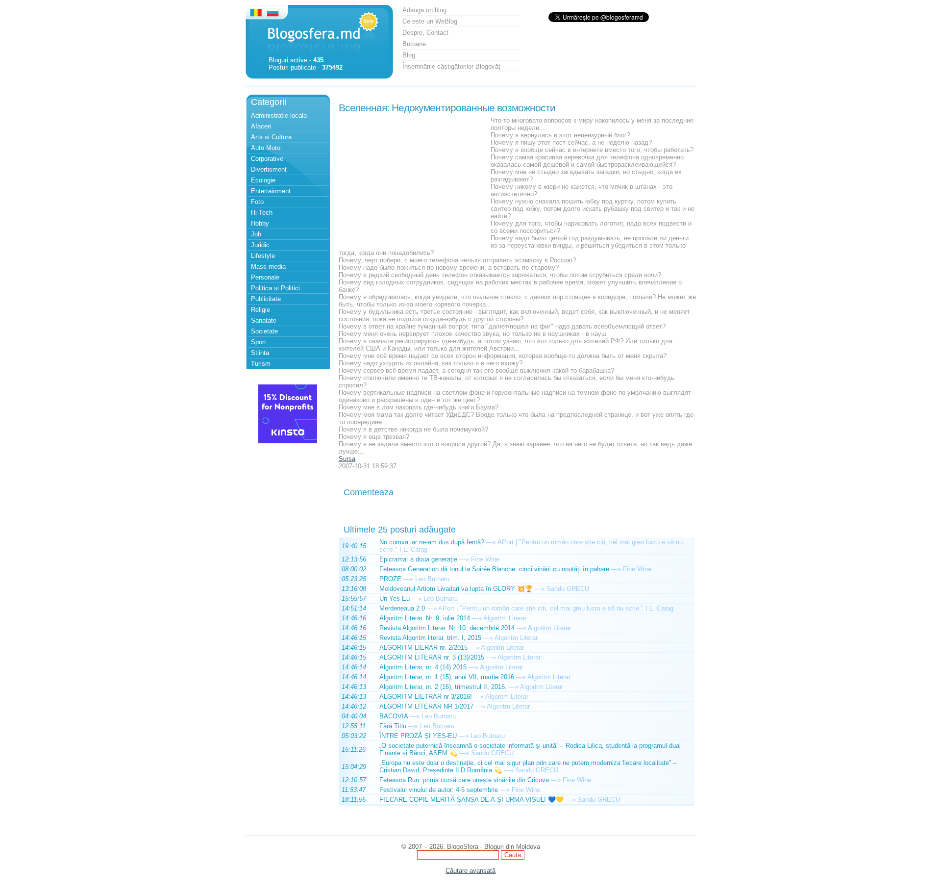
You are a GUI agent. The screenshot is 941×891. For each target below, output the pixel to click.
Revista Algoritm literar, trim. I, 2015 (430, 637)
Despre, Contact (425, 32)
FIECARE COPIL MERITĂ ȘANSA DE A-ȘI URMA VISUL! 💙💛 (471, 799)
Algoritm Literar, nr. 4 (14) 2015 (423, 667)
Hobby (260, 223)
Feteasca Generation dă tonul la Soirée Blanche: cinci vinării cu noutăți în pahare (494, 569)
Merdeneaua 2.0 (402, 608)
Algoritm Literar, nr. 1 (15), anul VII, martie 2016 (446, 677)
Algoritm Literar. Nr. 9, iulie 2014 (424, 618)
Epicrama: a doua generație (418, 559)
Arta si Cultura (271, 137)
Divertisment (269, 169)
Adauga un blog (424, 10)
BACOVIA (393, 716)
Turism (261, 363)
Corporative (267, 158)
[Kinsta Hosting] (287, 441)
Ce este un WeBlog (429, 21)
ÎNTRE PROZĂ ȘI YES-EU (418, 735)
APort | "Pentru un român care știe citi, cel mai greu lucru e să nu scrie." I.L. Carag (555, 608)
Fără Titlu (392, 726)
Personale (265, 277)
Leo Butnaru (432, 579)
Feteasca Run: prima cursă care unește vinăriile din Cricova (464, 780)
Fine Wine (485, 559)
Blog (408, 55)
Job (256, 234)
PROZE (390, 579)
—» (491, 542)
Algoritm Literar (504, 618)
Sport (258, 342)
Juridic (260, 245)
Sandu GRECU (567, 588)
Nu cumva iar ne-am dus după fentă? (431, 542)
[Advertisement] (412, 178)
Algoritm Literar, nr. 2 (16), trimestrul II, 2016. (443, 686)
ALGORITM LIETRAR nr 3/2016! (425, 696)
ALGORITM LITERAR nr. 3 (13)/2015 (431, 657)
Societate (264, 331)
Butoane (414, 44)
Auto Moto (265, 148)
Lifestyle (263, 255)
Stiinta (260, 352)
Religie (260, 309)
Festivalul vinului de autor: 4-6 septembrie (438, 789)
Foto (257, 201)
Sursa (347, 458)
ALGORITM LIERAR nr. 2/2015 (423, 647)
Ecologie (263, 180)
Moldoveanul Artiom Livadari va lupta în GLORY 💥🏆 (456, 588)
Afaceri (261, 126)
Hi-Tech (261, 212)
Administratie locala (279, 115)
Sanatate (263, 320)
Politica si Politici (275, 288)
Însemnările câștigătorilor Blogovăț (451, 66)
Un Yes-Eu (394, 598)
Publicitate (266, 299)
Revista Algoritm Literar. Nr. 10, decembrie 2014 (447, 628)
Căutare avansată (470, 870)
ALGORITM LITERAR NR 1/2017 (426, 706)
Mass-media (268, 266)
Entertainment (271, 191)
